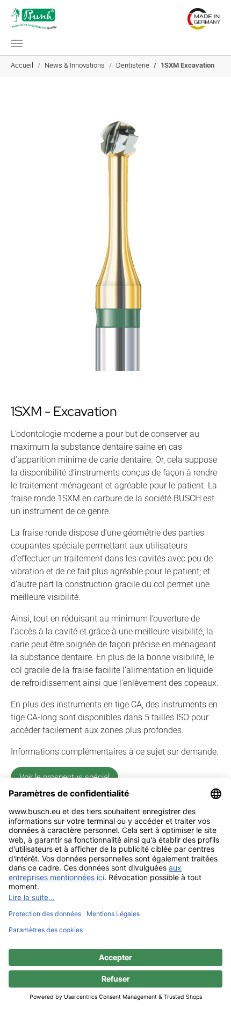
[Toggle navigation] (17, 43)
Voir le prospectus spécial (64, 777)
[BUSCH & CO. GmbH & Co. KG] (33, 19)
